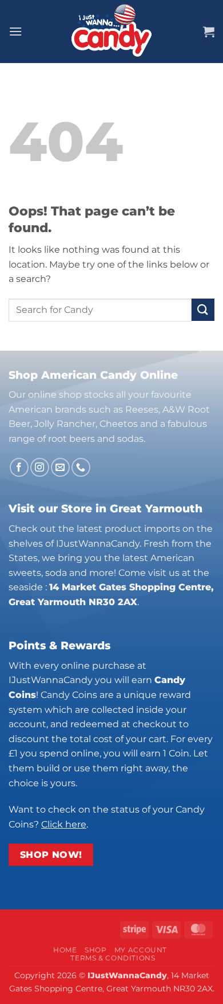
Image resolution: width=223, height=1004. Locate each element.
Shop (95, 950)
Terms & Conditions (112, 958)
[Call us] (80, 467)
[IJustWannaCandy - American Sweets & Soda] (111, 31)
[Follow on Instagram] (39, 467)
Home (65, 950)
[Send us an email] (60, 467)
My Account (140, 950)
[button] (15, 31)
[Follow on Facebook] (19, 467)
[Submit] (203, 310)
